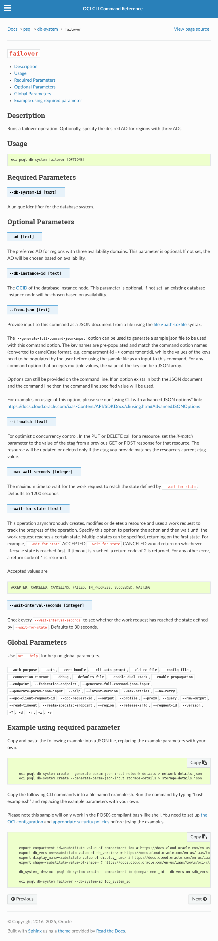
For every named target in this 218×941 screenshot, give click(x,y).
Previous (24, 899)
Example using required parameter (48, 100)
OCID (21, 288)
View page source (191, 29)
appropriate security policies (81, 822)
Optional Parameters (35, 87)
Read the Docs (110, 931)
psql (27, 29)
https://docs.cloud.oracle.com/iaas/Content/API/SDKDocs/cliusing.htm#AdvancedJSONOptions (103, 406)
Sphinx (35, 931)
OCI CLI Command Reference (113, 9)
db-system (47, 29)
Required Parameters (35, 80)
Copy (196, 762)
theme (64, 931)
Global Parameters (32, 94)
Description (25, 66)
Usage (20, 73)
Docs (12, 29)
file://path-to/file (170, 324)
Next (197, 899)
